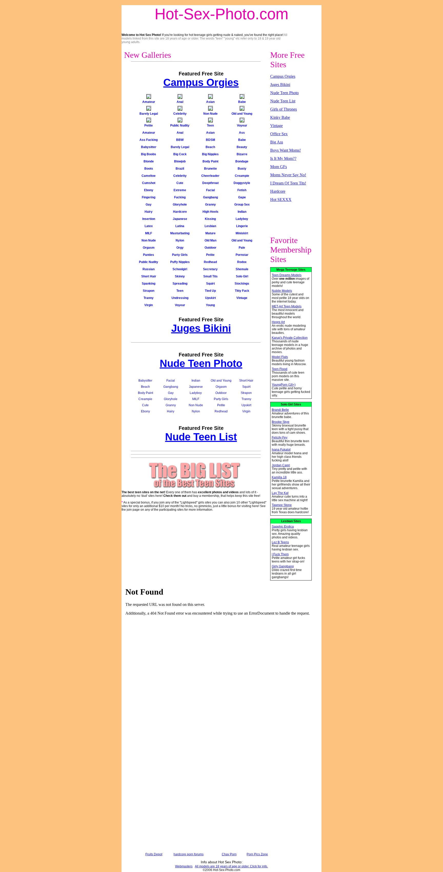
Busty (242, 168)
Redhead (210, 262)
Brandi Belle (280, 410)
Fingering (148, 197)
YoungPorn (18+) (284, 384)
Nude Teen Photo (201, 363)
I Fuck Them (280, 554)
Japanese (180, 219)
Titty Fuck (242, 291)
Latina (179, 226)
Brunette (210, 168)
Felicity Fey (279, 437)
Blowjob (180, 161)
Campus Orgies (201, 82)
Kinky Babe (280, 117)
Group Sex (242, 204)
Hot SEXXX (280, 199)
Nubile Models (282, 291)
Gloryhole (180, 204)
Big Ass (276, 142)
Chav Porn (229, 854)
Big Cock (180, 154)
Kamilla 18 (279, 477)
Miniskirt (242, 233)
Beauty (242, 147)
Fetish (241, 190)
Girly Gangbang (283, 566)
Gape (242, 197)
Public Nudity (179, 125)
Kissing (210, 219)
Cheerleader (210, 176)
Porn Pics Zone (257, 854)
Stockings (242, 283)
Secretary (210, 269)
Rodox (242, 262)
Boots (148, 168)
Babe (242, 102)
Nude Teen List (201, 436)
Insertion (148, 219)
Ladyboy (242, 219)
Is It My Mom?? (283, 158)
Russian (149, 269)
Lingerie (242, 226)
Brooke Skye (280, 422)
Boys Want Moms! (285, 150)
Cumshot (148, 183)
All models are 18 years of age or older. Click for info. (231, 866)
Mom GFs (278, 166)
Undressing (180, 298)
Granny (210, 204)
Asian (210, 102)
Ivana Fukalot (281, 449)
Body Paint (210, 161)
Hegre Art (278, 322)
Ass (242, 132)
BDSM (210, 140)
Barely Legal (148, 113)
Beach (210, 147)
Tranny (149, 298)
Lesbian (210, 226)
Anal (180, 102)
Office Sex (279, 134)
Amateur (148, 102)
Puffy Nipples (180, 262)
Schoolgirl (180, 269)
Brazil (180, 168)
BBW (180, 140)
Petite (148, 125)
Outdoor (210, 247)
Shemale (242, 269)
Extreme (180, 190)
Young (210, 305)
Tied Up (210, 291)
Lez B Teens (280, 542)
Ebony (148, 190)
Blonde (149, 161)
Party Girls (180, 255)
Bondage (241, 161)
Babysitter (148, 147)
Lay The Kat (280, 493)
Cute (179, 183)
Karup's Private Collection (290, 338)
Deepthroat (210, 183)
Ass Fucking (148, 140)
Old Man (210, 240)
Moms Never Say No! (288, 175)
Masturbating (179, 233)
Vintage (241, 298)
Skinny (180, 276)
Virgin (148, 305)
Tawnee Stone (282, 505)
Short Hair (148, 276)
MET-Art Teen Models (286, 306)
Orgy (180, 247)
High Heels (210, 212)
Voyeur (242, 125)
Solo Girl (242, 276)
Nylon (180, 240)
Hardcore (180, 212)
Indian (242, 212)
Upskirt (210, 298)
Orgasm (149, 247)
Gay (149, 204)
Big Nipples (210, 154)
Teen (210, 125)
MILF (148, 233)
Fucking (180, 197)
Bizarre (242, 154)
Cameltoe (149, 176)
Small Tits (210, 276)
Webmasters (184, 866)
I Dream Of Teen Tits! (288, 183)
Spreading (180, 283)
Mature (210, 233)
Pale (242, 247)
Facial (210, 190)
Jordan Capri (281, 465)
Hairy (149, 212)
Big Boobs (148, 154)
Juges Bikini (201, 328)
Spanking (148, 283)
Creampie (242, 176)
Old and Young (241, 113)
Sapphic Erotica (283, 526)
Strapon (148, 291)
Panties (148, 255)
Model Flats (280, 357)
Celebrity (180, 113)
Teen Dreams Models (286, 275)
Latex (149, 226)
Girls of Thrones (283, 109)
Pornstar (242, 255)
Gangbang (210, 197)
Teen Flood (279, 369)
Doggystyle (242, 183)
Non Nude (210, 113)
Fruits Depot (153, 854)
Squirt (210, 283)
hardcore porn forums (189, 854)
